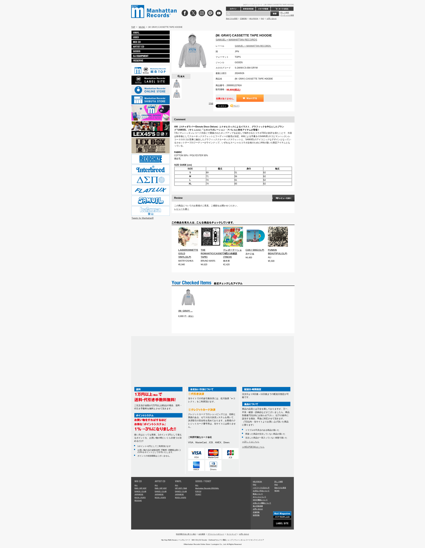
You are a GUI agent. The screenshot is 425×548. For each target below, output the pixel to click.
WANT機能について (260, 500)
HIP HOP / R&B (181, 488)
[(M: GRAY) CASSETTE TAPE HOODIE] (181, 75)
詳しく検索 (285, 12)
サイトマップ (232, 534)
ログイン (233, 9)
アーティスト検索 (287, 15)
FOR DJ (198, 491)
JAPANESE (138, 494)
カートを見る (282, 9)
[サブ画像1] (177, 90)
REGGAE (138, 500)
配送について (258, 494)
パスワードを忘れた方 (261, 488)
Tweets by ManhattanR (142, 218)
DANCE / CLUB (140, 491)
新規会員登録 (248, 9)
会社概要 (201, 534)
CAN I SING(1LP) (255, 250)
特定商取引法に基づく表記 (186, 534)
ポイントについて (259, 497)
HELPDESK (253, 18)
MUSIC (142, 27)
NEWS (276, 491)
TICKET (198, 494)
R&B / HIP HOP (140, 488)
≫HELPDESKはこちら (253, 447)
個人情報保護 (258, 506)
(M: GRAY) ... (185, 311)
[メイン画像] (177, 80)
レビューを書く (181, 209)
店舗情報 (243, 18)
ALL (136, 485)
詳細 (211, 103)
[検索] (274, 13)
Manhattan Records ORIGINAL (207, 488)
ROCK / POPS (140, 497)
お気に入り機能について (262, 503)
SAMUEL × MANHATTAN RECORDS (236, 39)
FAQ (262, 18)
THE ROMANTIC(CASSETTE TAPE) (213, 253)
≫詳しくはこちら (250, 442)
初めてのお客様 (232, 18)
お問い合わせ (272, 18)
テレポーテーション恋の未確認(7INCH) (232, 253)
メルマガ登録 (263, 9)
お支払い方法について (261, 491)
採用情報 (256, 515)
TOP (133, 27)
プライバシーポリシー (216, 534)
